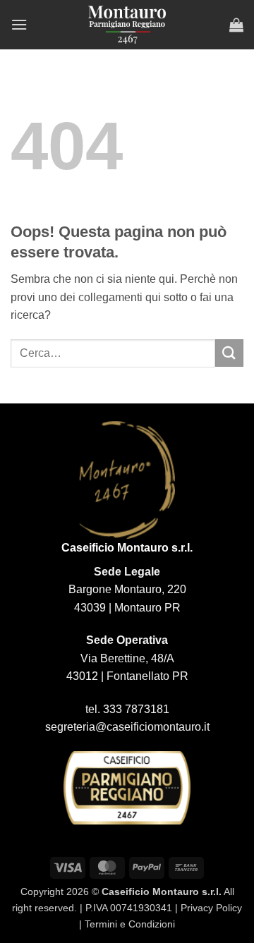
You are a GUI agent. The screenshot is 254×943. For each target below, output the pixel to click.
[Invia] (229, 353)
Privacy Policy (211, 907)
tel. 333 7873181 (127, 709)
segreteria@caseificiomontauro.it (127, 727)
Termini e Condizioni (130, 924)
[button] (19, 24)
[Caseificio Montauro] (127, 24)
